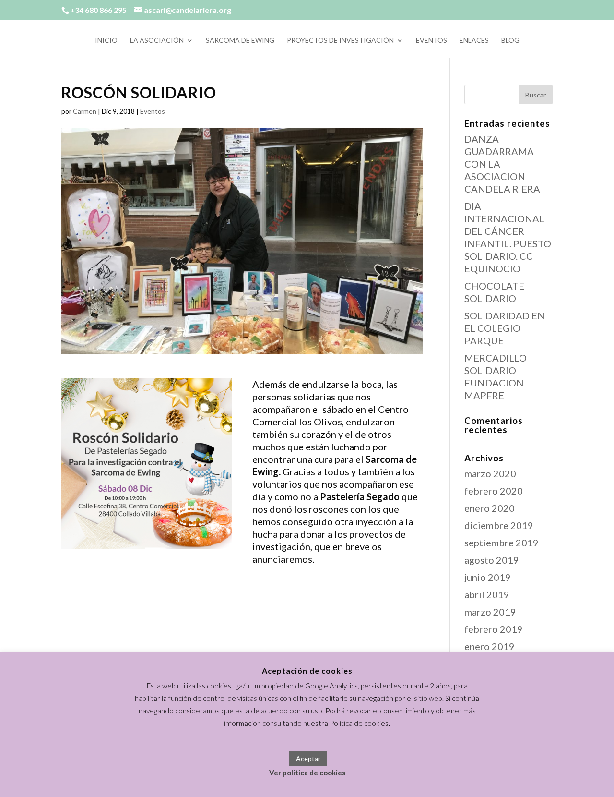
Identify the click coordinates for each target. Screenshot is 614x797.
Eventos (431, 40)
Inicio (106, 40)
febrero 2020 (493, 490)
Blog (510, 40)
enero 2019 (489, 646)
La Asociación (157, 40)
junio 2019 (487, 577)
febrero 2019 (493, 629)
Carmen (84, 111)
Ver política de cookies (307, 772)
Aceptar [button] (308, 758)
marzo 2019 (490, 611)
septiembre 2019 (501, 542)
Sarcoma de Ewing (240, 40)
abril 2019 (486, 594)
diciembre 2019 (498, 525)
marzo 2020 (490, 473)
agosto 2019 (491, 560)
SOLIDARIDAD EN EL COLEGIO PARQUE (504, 328)
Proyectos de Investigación (340, 40)
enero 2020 (489, 508)
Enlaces (474, 40)
